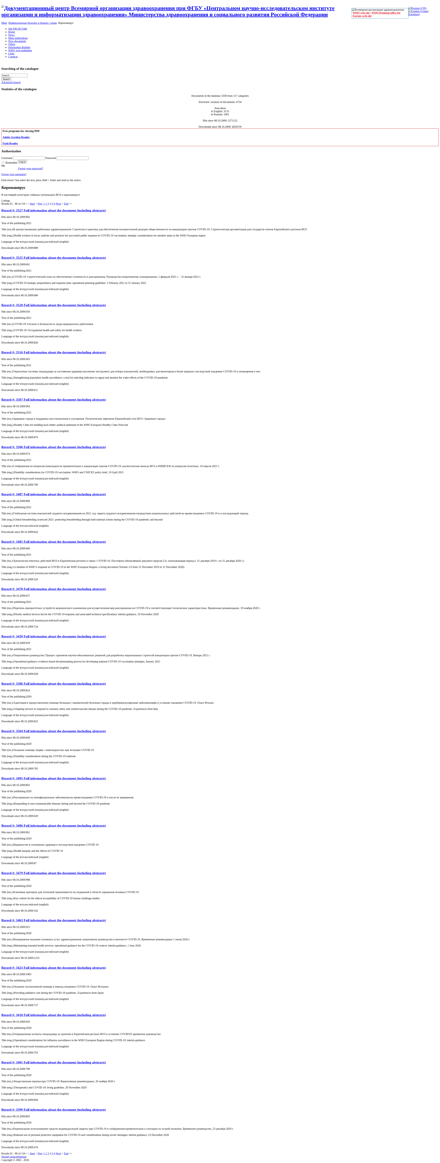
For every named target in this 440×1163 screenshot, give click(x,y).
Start (32, 203)
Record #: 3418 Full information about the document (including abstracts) (53, 1015)
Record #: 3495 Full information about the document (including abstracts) (53, 778)
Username (7, 158)
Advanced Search (11, 82)
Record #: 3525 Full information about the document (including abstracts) (53, 257)
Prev (40, 203)
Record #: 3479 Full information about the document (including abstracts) (53, 873)
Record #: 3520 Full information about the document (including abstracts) (53, 305)
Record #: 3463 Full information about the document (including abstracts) (53, 920)
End (66, 203)
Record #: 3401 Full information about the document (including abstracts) (53, 1062)
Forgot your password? (30, 168)
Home (5, 1156)
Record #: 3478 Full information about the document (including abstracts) (53, 589)
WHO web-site (361, 12)
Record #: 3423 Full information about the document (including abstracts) (53, 968)
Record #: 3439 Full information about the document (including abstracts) (53, 636)
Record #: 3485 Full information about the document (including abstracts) (53, 542)
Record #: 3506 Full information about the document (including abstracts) (53, 447)
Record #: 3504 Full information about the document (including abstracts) (53, 731)
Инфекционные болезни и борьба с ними (32, 22)
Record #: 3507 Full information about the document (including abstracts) (53, 399)
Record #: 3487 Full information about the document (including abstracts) (53, 494)
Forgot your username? (13, 174)
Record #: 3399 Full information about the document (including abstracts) (53, 1109)
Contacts (13, 1156)
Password (51, 158)
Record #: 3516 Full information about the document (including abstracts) (53, 352)
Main (4, 22)
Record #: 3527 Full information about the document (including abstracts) (53, 210)
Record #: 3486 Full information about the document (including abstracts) (53, 825)
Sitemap (22, 1156)
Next (58, 203)
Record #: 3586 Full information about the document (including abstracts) (53, 683)
